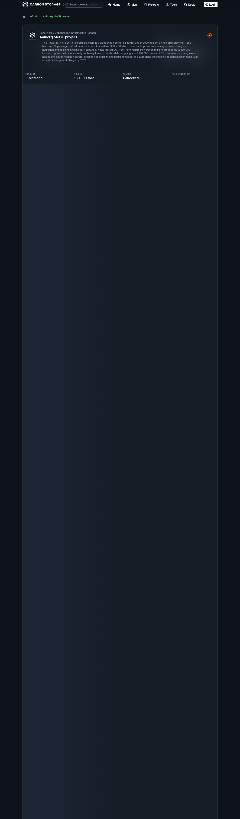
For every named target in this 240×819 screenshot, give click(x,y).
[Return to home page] (23, 16)
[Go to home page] (41, 4)
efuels (34, 16)
